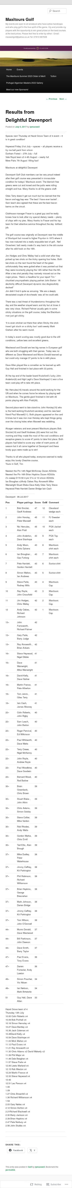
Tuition (53, 76)
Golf (30, 1166)
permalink (10, 1169)
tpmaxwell (35, 126)
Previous (51, 98)
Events (20, 69)
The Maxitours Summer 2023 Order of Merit (25, 76)
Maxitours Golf (20, 19)
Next (62, 98)
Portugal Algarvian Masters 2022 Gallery (24, 82)
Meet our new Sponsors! (17, 89)
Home (9, 69)
